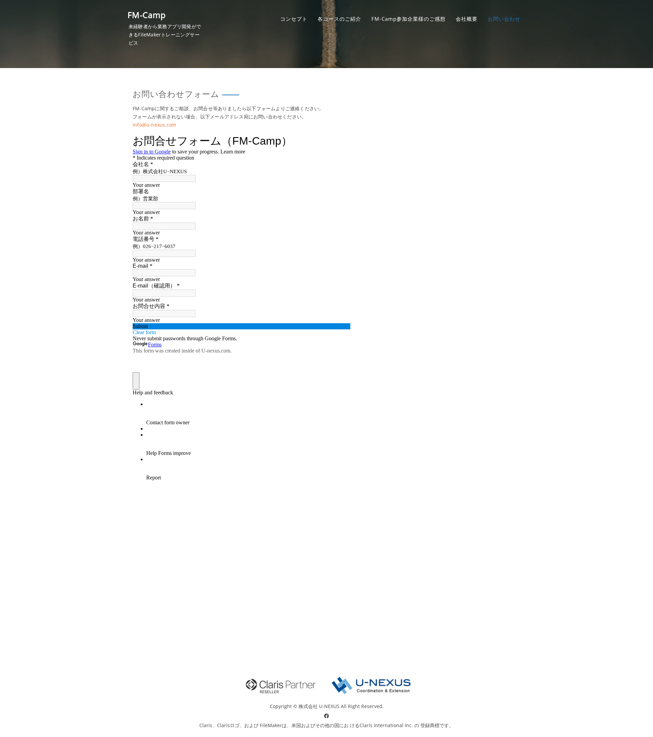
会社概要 (467, 18)
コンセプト (293, 18)
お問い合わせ (504, 18)
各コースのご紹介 (339, 18)
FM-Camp (147, 14)
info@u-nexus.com (154, 124)
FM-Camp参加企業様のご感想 (408, 18)
